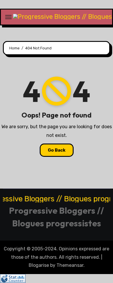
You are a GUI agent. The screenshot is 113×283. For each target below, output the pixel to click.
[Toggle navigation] (8, 17)
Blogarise (39, 265)
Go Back (56, 150)
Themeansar (70, 265)
